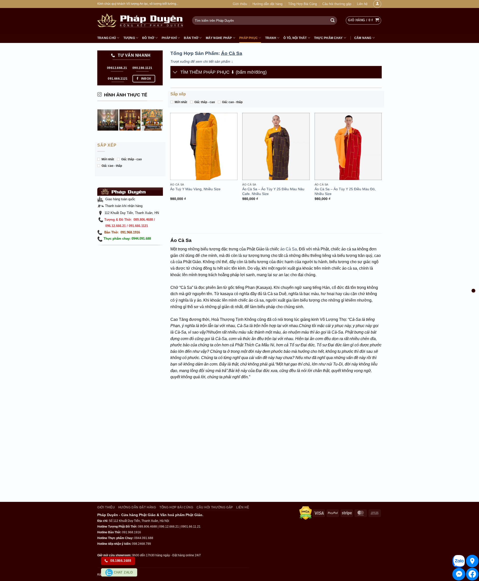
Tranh (270, 38)
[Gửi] (332, 20)
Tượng (129, 38)
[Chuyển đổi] (175, 72)
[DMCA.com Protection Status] (305, 513)
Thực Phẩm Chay (328, 38)
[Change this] (473, 290)
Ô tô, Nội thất (295, 38)
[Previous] (99, 120)
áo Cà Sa (288, 249)
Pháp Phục (248, 38)
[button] (363, 20)
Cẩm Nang (362, 38)
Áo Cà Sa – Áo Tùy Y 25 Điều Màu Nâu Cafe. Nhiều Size (273, 191)
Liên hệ (362, 4)
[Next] (160, 120)
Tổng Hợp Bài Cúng (302, 4)
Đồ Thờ (148, 38)
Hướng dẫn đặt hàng (267, 4)
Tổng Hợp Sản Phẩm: (206, 53)
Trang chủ (106, 38)
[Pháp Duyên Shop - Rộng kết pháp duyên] (141, 20)
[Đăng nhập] (377, 4)
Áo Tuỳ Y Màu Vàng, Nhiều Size (195, 189)
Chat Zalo (123, 572)
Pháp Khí (169, 38)
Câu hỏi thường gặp (336, 4)
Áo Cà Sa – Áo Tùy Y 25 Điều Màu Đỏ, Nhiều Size (345, 191)
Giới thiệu (240, 4)
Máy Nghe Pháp (219, 38)
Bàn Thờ (191, 38)
